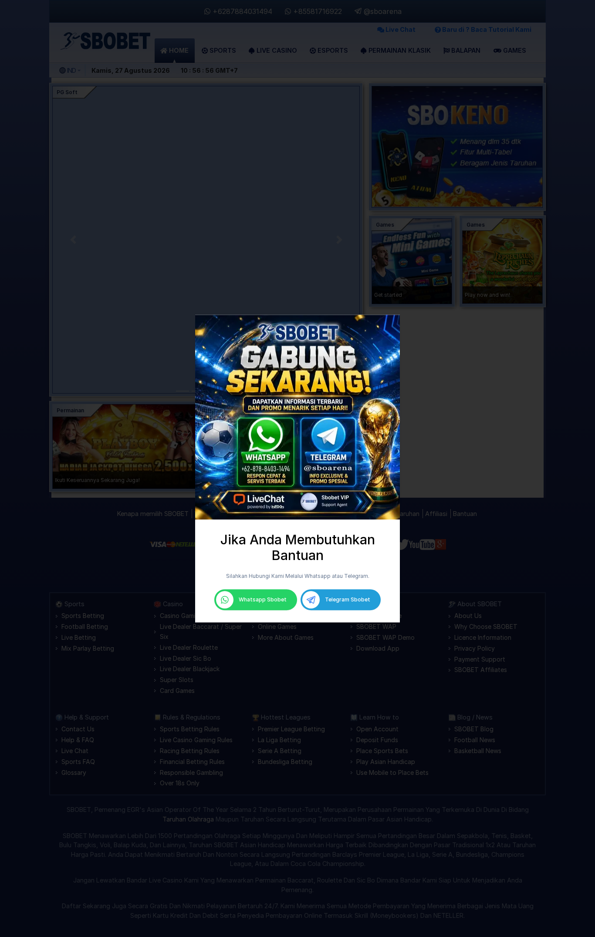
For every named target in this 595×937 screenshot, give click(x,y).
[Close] (397, 317)
